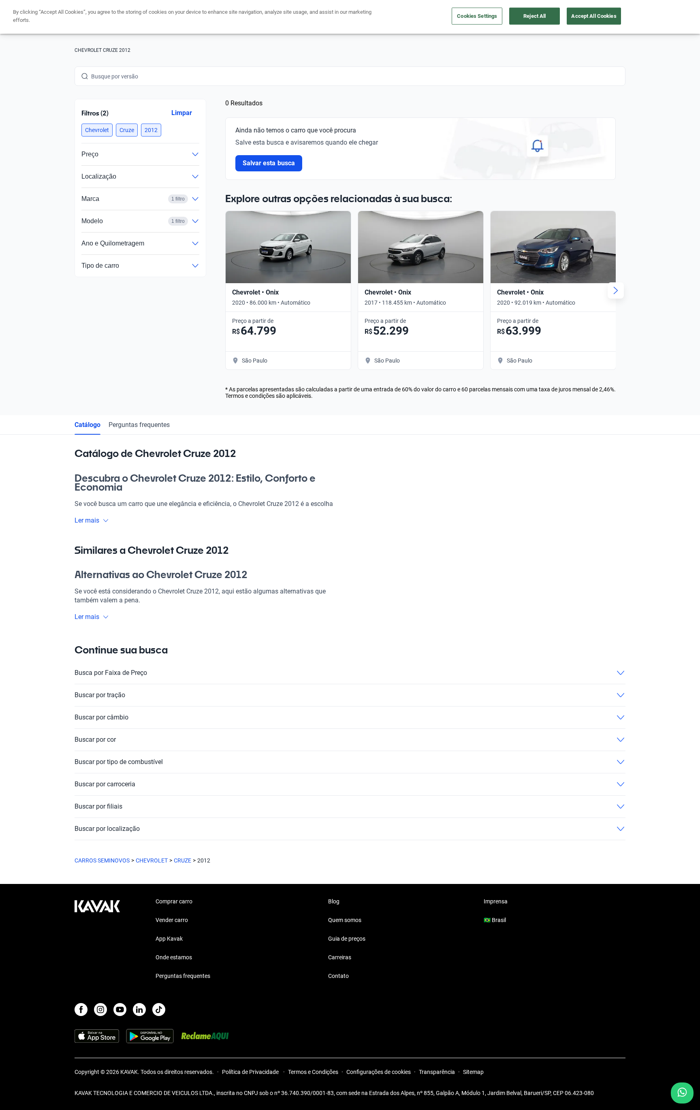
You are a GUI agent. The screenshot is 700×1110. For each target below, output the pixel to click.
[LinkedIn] (139, 1009)
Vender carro (172, 920)
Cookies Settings (477, 16)
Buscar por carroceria (105, 784)
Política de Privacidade (251, 1072)
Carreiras (339, 957)
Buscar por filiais (98, 806)
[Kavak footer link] (97, 939)
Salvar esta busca (269, 163)
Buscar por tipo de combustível (119, 762)
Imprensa (496, 901)
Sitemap (473, 1072)
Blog (333, 901)
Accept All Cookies (593, 16)
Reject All (534, 16)
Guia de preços (346, 938)
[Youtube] (119, 1009)
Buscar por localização (107, 828)
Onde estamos (174, 957)
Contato (338, 976)
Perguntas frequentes (139, 425)
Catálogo (87, 425)
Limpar (181, 113)
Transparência (437, 1072)
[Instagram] (100, 1009)
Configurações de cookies (378, 1072)
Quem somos (344, 920)
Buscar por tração (100, 695)
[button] (97, 130)
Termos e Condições (313, 1072)
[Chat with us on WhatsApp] (682, 1093)
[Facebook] (81, 1009)
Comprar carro (174, 901)
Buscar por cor (95, 739)
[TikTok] (158, 1009)
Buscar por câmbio (101, 717)
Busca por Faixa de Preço (111, 673)
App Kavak (169, 938)
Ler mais (87, 520)
